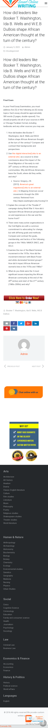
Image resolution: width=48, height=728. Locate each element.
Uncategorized (12, 51)
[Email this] (6, 323)
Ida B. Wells (31, 310)
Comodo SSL (6, 726)
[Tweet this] (21, 323)
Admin (27, 47)
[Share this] (14, 323)
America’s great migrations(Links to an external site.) (26, 187)
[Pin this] (6, 328)
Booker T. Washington (15, 310)
